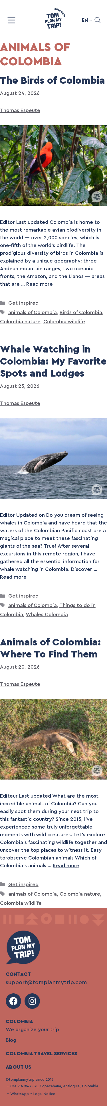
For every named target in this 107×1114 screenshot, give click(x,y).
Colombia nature (20, 321)
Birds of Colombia (81, 312)
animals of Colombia (32, 312)
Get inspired (23, 303)
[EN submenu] (90, 20)
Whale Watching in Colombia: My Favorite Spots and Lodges (53, 361)
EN (85, 20)
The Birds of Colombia (52, 81)
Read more (39, 284)
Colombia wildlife (64, 321)
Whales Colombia (47, 614)
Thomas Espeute (20, 110)
